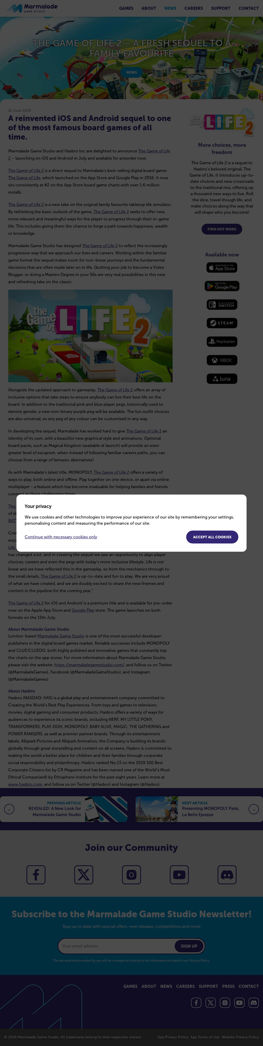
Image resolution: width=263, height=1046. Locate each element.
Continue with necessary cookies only (61, 537)
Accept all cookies (212, 537)
